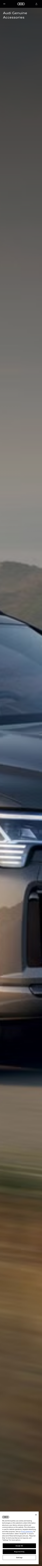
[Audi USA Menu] (5, 4)
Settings (19, 1557)
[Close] (36, 1514)
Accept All (19, 1546)
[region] (19, 1538)
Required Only (19, 1552)
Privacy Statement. (27, 1531)
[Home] (21, 4)
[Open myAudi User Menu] (36, 4)
